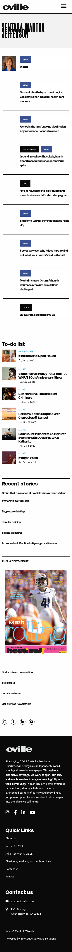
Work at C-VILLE (15, 845)
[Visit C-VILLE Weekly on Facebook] (16, 812)
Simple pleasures (12, 532)
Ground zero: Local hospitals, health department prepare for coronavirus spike (42, 161)
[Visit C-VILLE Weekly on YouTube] (32, 812)
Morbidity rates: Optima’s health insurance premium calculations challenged (39, 285)
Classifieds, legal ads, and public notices (28, 861)
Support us (8, 682)
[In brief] (9, 63)
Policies (10, 876)
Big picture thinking (13, 511)
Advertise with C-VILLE (19, 853)
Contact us (12, 868)
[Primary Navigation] (63, 6)
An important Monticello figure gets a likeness (29, 543)
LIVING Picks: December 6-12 (37, 314)
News (25, 59)
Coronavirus (29, 149)
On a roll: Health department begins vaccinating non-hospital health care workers (42, 97)
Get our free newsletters (16, 704)
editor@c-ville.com (22, 901)
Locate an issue (11, 693)
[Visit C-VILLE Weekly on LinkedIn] (23, 812)
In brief (24, 66)
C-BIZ (25, 183)
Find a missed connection (17, 672)
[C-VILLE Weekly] (17, 6)
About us (11, 838)
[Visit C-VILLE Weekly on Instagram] (8, 812)
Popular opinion (11, 522)
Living (26, 307)
